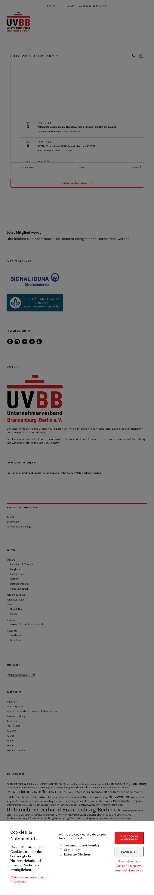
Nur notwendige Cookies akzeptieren (129, 864)
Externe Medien (77, 854)
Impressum (19, 882)
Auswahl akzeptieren (129, 870)
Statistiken (73, 850)
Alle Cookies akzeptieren (129, 838)
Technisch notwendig (81, 845)
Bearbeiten (129, 851)
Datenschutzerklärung (28, 877)
